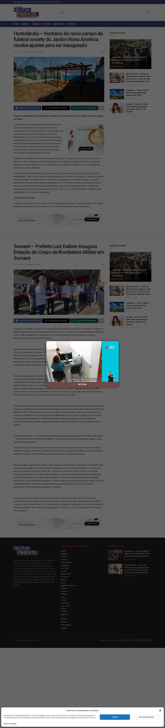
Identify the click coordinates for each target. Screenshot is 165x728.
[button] (160, 710)
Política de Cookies (10, 724)
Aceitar (115, 717)
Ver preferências (146, 717)
